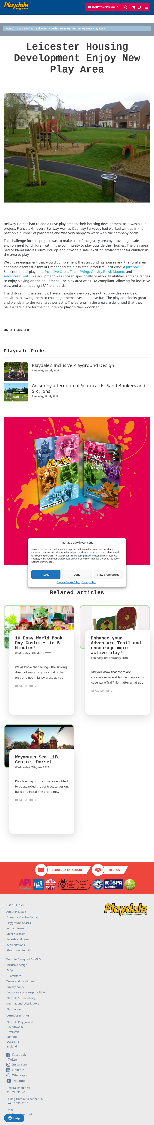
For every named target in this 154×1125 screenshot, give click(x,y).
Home (9, 28)
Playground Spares (18, 923)
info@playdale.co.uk (19, 1114)
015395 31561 (16, 1092)
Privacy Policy (91, 555)
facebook (19, 1055)
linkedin (18, 1070)
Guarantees (13, 976)
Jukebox (132, 267)
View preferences (108, 574)
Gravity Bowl (101, 271)
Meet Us (114, 870)
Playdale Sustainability (20, 998)
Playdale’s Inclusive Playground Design (73, 365)
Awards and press (17, 939)
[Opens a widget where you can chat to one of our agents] (14, 1118)
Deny (77, 574)
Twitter (12, 1059)
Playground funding (19, 950)
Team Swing (79, 271)
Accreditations (15, 945)
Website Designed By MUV (23, 959)
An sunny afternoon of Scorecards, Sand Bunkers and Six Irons (88, 388)
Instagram (19, 1064)
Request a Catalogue (67, 870)
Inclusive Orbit (56, 271)
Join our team (15, 928)
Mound (118, 271)
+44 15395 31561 (18, 1103)
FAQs (9, 970)
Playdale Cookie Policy (68, 582)
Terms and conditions (20, 981)
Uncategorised (16, 330)
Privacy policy (89, 582)
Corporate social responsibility (26, 992)
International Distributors (22, 1003)
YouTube (19, 1081)
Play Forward (14, 1009)
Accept (46, 574)
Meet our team (16, 934)
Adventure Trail (16, 276)
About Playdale (16, 911)
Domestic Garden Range (22, 917)
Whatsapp (19, 1075)
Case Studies (25, 28)
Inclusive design (16, 965)
